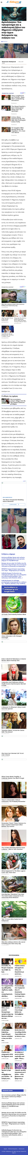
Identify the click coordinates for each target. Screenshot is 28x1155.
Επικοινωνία (21, 1148)
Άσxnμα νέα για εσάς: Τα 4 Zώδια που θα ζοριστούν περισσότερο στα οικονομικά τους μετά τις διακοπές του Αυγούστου (14, 564)
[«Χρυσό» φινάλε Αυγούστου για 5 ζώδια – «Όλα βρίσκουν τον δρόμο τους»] (20, 1066)
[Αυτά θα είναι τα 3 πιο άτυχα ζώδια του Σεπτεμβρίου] (20, 1004)
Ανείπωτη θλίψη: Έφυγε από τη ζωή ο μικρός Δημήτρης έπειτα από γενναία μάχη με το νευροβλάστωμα (13, 559)
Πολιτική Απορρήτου (13, 1148)
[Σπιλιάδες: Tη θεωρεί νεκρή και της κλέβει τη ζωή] (7, 961)
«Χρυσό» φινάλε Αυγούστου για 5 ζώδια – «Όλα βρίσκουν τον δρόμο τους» (20, 1074)
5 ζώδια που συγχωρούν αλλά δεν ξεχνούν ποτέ (7, 1054)
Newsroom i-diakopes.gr (9, 61)
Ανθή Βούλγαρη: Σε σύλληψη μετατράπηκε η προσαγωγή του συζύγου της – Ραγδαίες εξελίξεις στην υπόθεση (14, 582)
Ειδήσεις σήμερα (8, 554)
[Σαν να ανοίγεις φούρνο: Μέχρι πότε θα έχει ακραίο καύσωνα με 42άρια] (5, 401)
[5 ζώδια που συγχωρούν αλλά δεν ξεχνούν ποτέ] (7, 1048)
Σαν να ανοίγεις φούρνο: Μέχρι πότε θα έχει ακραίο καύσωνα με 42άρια (17, 402)
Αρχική (5, 1148)
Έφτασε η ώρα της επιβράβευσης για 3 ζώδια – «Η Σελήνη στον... (7, 1074)
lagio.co (14, 1152)
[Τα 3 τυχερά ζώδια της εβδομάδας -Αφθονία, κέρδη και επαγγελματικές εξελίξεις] (7, 982)
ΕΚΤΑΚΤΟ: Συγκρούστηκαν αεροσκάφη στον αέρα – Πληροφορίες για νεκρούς (13, 569)
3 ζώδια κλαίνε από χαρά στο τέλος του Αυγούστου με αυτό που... (20, 970)
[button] (14, 13)
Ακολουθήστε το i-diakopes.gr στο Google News (11, 589)
